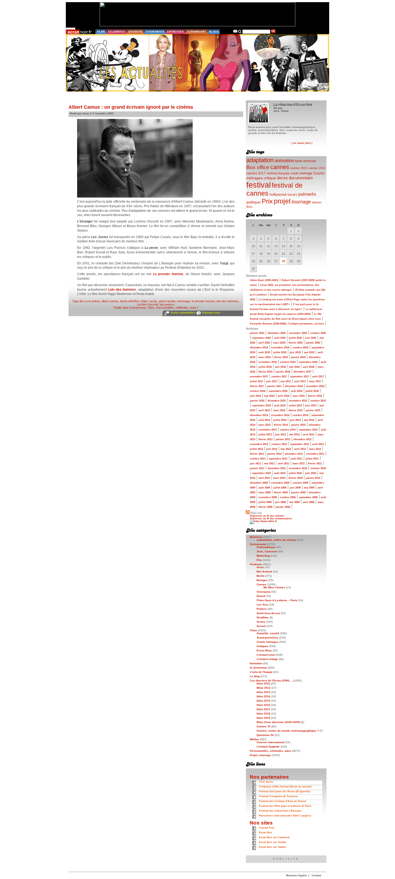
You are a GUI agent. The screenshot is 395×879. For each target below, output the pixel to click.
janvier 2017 (274, 386)
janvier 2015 (313, 410)
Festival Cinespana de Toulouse (278, 796)
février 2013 (265, 439)
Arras (260, 567)
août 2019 (264, 352)
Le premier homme (168, 274)
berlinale (309, 161)
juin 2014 (295, 420)
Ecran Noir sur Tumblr (272, 842)
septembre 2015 (261, 405)
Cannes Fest (266, 827)
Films (151, 307)
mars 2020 (279, 342)
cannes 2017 (255, 173)
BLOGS (214, 31)
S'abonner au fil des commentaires (271, 518)
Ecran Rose (264, 650)
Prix (267, 201)
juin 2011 (255, 463)
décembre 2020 (277, 333)
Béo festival (264, 571)
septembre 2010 (261, 473)
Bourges (262, 580)
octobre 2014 (300, 415)
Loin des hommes (122, 289)
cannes (279, 167)
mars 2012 (315, 449)
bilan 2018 (263, 713)
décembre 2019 (259, 347)
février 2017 (257, 386)
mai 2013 (294, 434)
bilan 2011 (263, 683)
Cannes (262, 584)
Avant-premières (267, 637)
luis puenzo (167, 304)
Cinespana (264, 591)
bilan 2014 (263, 696)
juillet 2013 (265, 434)
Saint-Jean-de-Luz (268, 613)
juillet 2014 (279, 420)
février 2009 (281, 492)
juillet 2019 (279, 352)
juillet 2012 (256, 449)
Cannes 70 (264, 726)
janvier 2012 (274, 454)
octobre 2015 (318, 400)
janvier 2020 (313, 342)
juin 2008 (280, 502)
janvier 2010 (313, 478)
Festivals (256, 564)
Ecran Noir (265, 832)
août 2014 (264, 420)
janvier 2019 (298, 357)
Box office (257, 167)
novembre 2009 (280, 483)
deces (282, 178)
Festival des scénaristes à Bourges (280, 810)
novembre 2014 (280, 415)
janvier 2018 (283, 371)
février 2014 (281, 425)
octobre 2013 (288, 429)
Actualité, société (268, 633)
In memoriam (258, 667)
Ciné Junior (266, 781)
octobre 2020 (318, 333)
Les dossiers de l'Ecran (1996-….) (272, 680)
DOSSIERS (135, 31)
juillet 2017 (256, 381)
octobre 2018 (288, 362)
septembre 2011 (278, 458)
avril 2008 (308, 502)
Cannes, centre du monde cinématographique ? (288, 730)
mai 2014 (309, 420)
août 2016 (296, 391)
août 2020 (280, 338)
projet (282, 201)
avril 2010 (264, 478)
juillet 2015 (295, 405)
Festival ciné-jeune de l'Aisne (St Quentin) (284, 791)
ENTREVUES (175, 31)
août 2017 (318, 376)
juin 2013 (280, 434)
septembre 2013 (308, 429)
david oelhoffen (129, 301)
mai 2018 (294, 367)
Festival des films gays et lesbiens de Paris (285, 806)
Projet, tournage (260, 755)
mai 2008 (294, 502)
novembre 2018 (267, 362)
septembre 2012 (299, 444)
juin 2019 (295, 352)
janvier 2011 (257, 468)
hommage (183, 301)
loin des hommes (228, 301)
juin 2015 (310, 405)
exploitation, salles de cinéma (276, 539)
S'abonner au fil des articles (267, 516)
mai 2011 (269, 463)
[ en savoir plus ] (302, 143)
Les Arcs (262, 604)
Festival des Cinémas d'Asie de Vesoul (282, 801)
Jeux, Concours (267, 551)
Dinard (261, 595)
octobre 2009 (300, 483)
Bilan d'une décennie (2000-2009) (278, 722)
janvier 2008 (283, 507)
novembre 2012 (259, 444)
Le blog (255, 676)
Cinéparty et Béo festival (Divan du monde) (285, 786)
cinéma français (278, 173)
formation (256, 663)
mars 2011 (299, 463)
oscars (292, 194)
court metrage (301, 173)
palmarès (307, 194)
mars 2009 (264, 492)
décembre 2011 (294, 454)
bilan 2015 (263, 700)
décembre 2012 (302, 439)
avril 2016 (283, 396)
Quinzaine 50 (265, 735)
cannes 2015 (298, 168)
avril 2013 (308, 434)
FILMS (101, 31)
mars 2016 (299, 396)
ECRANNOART (196, 31)
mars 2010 (279, 478)
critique (270, 178)
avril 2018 (308, 367)
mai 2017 (286, 381)
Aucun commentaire (183, 312)
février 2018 (265, 371)
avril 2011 (283, 463)
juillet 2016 (312, 391)
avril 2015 (264, 410)
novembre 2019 (280, 347)
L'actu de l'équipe (261, 671)
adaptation (260, 160)
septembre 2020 (261, 338)
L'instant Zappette (268, 746)
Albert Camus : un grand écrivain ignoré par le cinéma (131, 107)
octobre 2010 (318, 468)
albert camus (109, 301)
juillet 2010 (295, 473)
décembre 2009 (259, 483)
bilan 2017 (263, 709)
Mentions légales (296, 875)
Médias (254, 739)
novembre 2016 (315, 386)
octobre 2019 (300, 347)
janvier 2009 (298, 492)
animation (284, 160)
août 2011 (296, 458)
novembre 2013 (267, 429)
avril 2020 (264, 342)
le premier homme (203, 301)
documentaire (301, 178)
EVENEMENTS (155, 31)
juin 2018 (280, 367)
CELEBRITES (116, 31)
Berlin (298, 161)
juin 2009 (295, 487)
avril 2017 (300, 381)
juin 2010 (310, 473)
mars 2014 (264, 425)
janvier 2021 (257, 333)
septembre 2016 (278, 391)
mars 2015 (279, 410)
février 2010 (296, 478)
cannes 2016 (316, 168)
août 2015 (280, 405)
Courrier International (271, 742)
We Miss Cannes (274, 587)
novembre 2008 (267, 497)
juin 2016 (255, 396)
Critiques (262, 646)
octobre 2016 (257, 391)
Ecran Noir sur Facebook (274, 837)
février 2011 (315, 463)
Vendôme (263, 617)
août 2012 (318, 444)
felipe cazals (149, 301)
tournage (301, 202)
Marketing (263, 555)
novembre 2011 (315, 454)
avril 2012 (300, 449)
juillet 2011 (312, 458)
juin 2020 (310, 338)
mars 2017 (315, 381)
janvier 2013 (283, 439)
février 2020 (296, 342)
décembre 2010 (277, 468)
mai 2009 (309, 487)
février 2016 (315, 396)
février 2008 (265, 507)
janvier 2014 (298, 425)
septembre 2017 (299, 376)
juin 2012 (271, 449)
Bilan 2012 (264, 687)
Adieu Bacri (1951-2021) (264, 280)
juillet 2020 (295, 338)
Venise (261, 621)
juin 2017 (271, 381)
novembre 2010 (298, 468)
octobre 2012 (279, 444)
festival (258, 184)
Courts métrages (267, 641)
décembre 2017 (302, 371)
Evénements (138, 307)
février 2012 (257, 454)
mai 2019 (309, 352)
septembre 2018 (308, 362)
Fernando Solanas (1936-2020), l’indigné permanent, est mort (287, 323)
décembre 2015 (277, 400)
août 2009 (264, 487)
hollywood (278, 194)
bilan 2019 (263, 717)
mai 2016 (269, 396)
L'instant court (266, 654)
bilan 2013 (263, 692)
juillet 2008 (265, 502)
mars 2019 (264, 357)
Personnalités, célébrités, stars (176, 307)
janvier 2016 (257, 400)
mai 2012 (286, 449)
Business (256, 536)
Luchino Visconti (147, 304)
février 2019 (281, 357)
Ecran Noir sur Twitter (272, 847)
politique (253, 202)
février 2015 (296, 410)
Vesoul (261, 626)
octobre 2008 (288, 497)
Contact (316, 875)
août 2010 (280, 473)
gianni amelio (167, 301)
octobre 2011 (257, 458)
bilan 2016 (263, 704)
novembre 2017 (259, 376)
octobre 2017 (279, 376)
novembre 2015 (298, 400)
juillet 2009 (279, 487)
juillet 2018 (265, 367)
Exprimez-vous (211, 312)
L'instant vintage (267, 659)
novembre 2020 (298, 333)
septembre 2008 (308, 497)
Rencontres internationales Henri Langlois (285, 815)
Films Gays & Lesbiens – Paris (277, 600)
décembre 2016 (294, 386)
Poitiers (262, 608)
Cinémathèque (266, 547)
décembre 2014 (259, 415)
